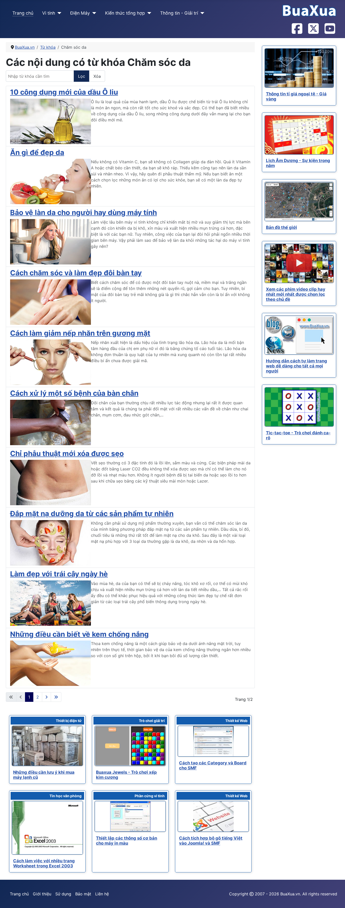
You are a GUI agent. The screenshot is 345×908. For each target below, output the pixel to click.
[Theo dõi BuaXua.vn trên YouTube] (330, 29)
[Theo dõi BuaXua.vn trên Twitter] (313, 29)
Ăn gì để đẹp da (37, 152)
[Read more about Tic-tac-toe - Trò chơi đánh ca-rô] (299, 407)
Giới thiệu (42, 893)
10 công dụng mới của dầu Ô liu (64, 92)
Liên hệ (102, 893)
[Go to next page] (46, 697)
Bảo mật (83, 893)
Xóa (97, 76)
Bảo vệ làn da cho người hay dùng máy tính (83, 212)
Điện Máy (80, 13)
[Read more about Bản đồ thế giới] (299, 201)
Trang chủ (22, 13)
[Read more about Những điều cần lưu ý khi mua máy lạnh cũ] (47, 746)
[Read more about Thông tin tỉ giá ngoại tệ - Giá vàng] (299, 68)
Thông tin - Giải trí (179, 13)
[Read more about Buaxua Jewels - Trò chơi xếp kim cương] (130, 746)
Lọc (81, 76)
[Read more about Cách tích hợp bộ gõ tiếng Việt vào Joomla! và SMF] (213, 816)
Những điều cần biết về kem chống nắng (79, 634)
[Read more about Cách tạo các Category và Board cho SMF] (213, 741)
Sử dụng (63, 893)
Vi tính (48, 13)
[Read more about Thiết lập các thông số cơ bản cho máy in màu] (130, 816)
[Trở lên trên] (336, 898)
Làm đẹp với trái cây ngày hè (59, 574)
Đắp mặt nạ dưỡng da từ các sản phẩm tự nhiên (92, 513)
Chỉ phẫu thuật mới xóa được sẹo (67, 453)
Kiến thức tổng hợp (125, 13)
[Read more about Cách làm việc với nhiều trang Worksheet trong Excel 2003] (47, 827)
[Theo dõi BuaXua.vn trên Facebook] (297, 29)
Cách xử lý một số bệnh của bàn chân (74, 393)
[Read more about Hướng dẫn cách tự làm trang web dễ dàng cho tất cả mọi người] (299, 335)
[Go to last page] (56, 697)
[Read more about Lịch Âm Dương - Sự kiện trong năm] (299, 135)
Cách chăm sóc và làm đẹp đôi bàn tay (76, 273)
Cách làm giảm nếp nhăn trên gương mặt (80, 333)
